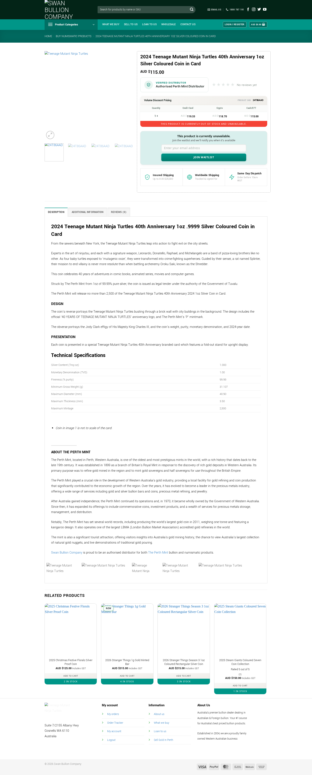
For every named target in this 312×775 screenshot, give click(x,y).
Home (48, 36)
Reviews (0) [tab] (119, 212)
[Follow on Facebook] (248, 9)
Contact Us (187, 24)
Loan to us (160, 731)
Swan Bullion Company (66, 552)
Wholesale (168, 24)
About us (159, 714)
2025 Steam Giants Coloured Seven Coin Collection (240, 662)
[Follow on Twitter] (259, 9)
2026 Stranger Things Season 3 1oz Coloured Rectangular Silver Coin (184, 662)
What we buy (110, 24)
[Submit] (191, 9)
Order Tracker (115, 723)
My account (114, 731)
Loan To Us (149, 24)
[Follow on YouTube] (264, 9)
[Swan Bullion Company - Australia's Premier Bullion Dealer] (66, 9)
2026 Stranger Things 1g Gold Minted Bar (127, 662)
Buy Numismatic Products (73, 36)
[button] (71, 24)
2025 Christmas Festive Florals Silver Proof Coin (70, 662)
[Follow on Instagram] (253, 9)
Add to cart (70, 675)
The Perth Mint (158, 552)
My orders (113, 714)
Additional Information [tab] (88, 212)
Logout (111, 740)
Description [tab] (56, 212)
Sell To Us (131, 24)
